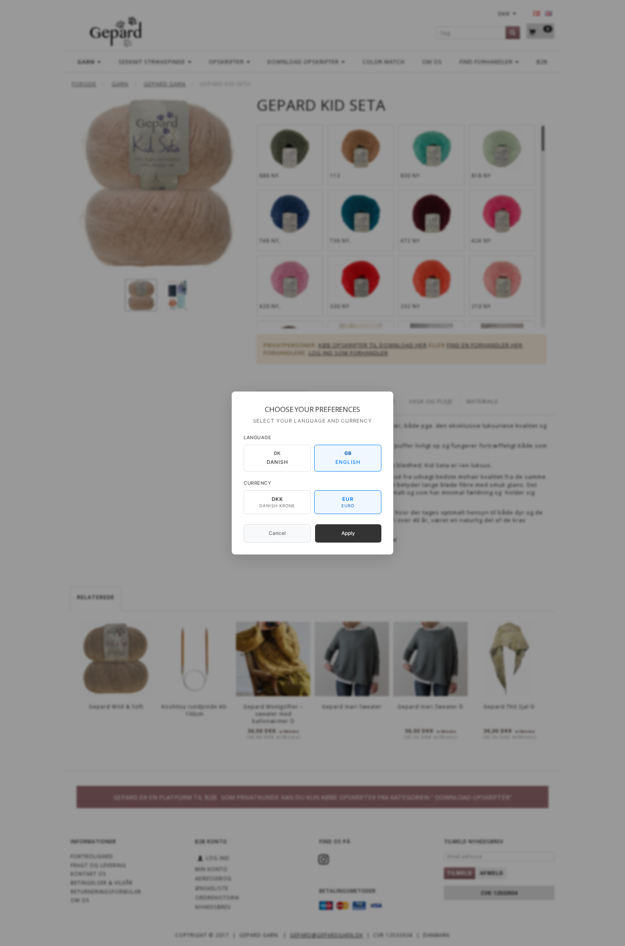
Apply (348, 533)
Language (257, 437)
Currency (257, 483)
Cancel (277, 533)
